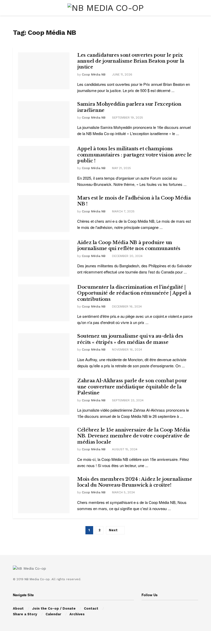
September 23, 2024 (127, 400)
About (18, 608)
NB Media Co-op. (37, 579)
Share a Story (25, 614)
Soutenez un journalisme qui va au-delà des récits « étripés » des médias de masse (130, 339)
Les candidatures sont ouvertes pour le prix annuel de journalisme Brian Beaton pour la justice (130, 61)
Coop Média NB (94, 74)
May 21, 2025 (121, 168)
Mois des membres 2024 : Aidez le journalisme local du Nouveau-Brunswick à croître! (134, 482)
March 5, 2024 (123, 492)
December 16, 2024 (126, 306)
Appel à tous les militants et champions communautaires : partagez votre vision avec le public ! (134, 155)
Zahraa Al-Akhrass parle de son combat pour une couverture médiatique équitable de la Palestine (132, 387)
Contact (91, 608)
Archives (77, 614)
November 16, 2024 (126, 349)
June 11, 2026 (121, 74)
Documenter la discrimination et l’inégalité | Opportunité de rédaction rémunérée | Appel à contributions (134, 293)
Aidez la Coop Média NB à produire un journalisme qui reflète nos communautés (128, 245)
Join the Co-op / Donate (54, 608)
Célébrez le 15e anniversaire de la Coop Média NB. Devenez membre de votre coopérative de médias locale (133, 436)
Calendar (53, 614)
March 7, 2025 (123, 211)
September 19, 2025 (127, 117)
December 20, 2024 (127, 256)
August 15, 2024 (124, 449)
